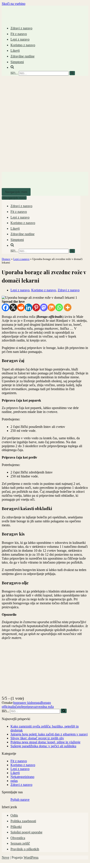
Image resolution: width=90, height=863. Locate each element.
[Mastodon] (44, 307)
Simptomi (17, 62)
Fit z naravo (18, 34)
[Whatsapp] (59, 307)
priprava (30, 706)
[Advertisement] (45, 124)
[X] (13, 307)
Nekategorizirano (22, 777)
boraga (36, 703)
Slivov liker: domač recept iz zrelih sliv (37, 738)
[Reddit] (21, 307)
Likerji (15, 50)
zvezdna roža (45, 706)
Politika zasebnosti (23, 821)
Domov (6, 259)
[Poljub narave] (15, 18)
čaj (17, 706)
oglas (14, 781)
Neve (5, 857)
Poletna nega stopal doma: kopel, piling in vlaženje (45, 742)
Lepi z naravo (19, 39)
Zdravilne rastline (22, 56)
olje (21, 706)
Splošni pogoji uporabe (26, 832)
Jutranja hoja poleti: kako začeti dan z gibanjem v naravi (49, 734)
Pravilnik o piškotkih (24, 849)
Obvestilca (17, 838)
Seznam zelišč (20, 843)
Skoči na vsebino (13, 3)
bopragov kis (22, 703)
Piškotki (16, 827)
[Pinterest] (36, 307)
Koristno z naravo (22, 45)
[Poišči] (72, 73)
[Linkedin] (28, 307)
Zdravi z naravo (21, 28)
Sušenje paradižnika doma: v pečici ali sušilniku (43, 746)
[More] (67, 307)
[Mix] (51, 307)
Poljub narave (19, 799)
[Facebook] (5, 307)
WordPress (31, 857)
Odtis (14, 815)
